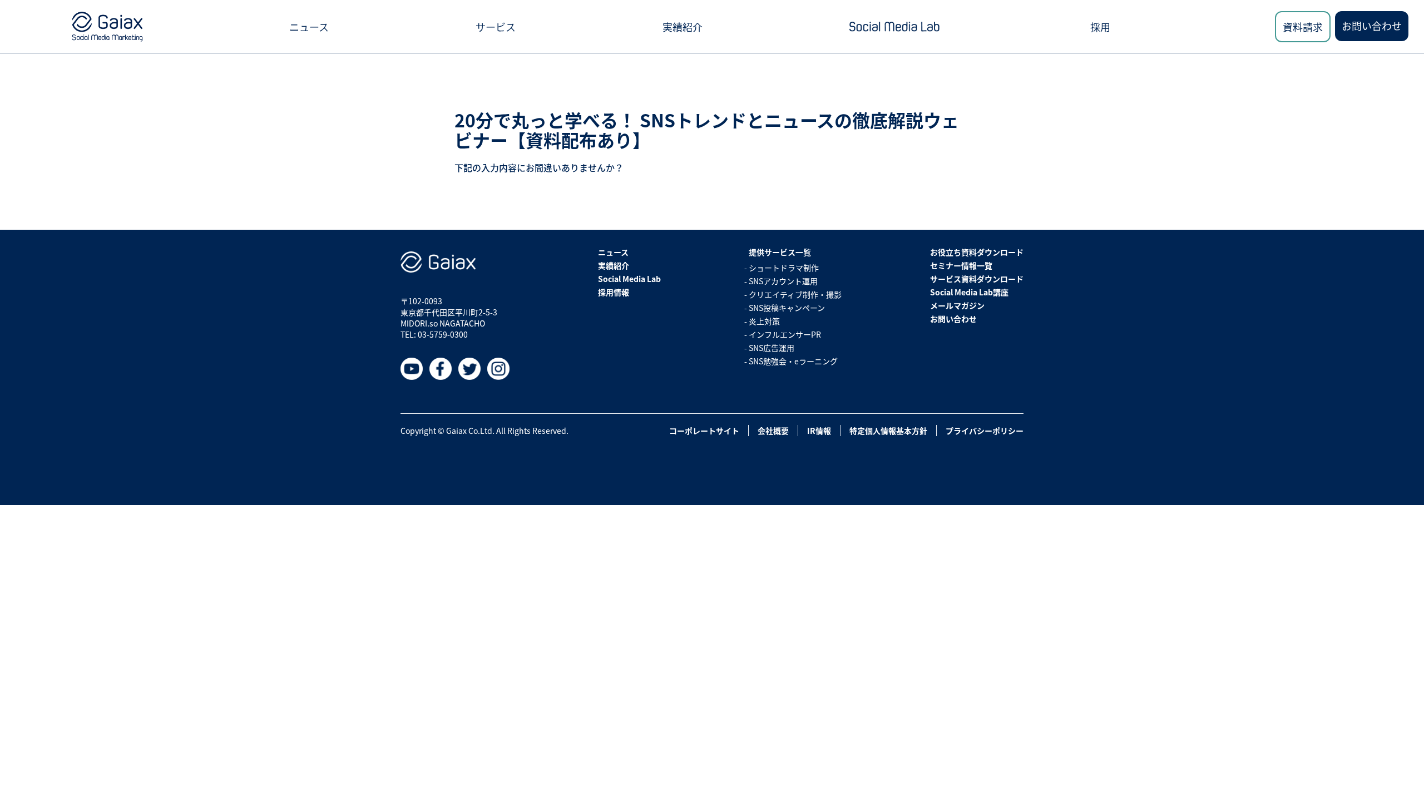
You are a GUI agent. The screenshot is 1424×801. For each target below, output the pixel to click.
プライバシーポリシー (985, 430)
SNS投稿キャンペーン (787, 307)
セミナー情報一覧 (961, 265)
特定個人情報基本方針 (888, 430)
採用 (1100, 26)
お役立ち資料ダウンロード (977, 252)
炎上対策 (764, 321)
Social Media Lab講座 (969, 292)
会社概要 (773, 430)
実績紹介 (682, 26)
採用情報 (613, 292)
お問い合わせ (1372, 25)
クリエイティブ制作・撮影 (795, 294)
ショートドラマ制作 (784, 267)
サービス (496, 26)
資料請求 (1303, 26)
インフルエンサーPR (785, 334)
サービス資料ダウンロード (977, 278)
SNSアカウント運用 (783, 280)
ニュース (309, 26)
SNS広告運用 (771, 347)
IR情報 (819, 430)
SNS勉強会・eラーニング (793, 361)
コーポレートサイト (704, 430)
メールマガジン (957, 305)
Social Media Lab (629, 278)
